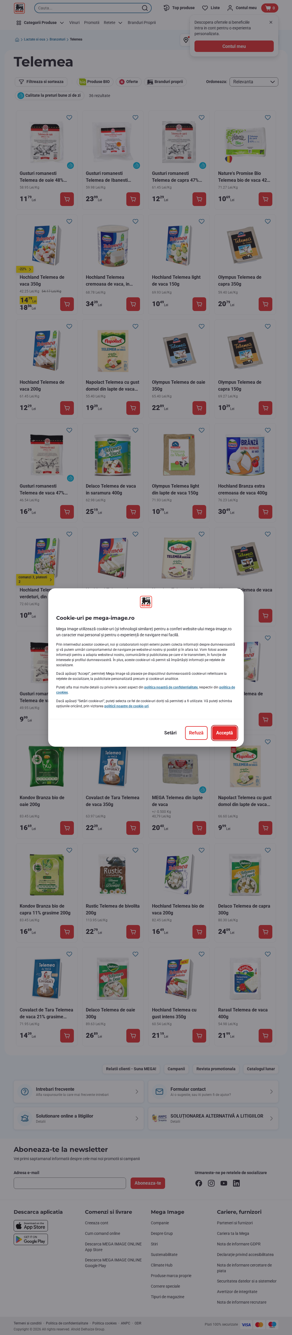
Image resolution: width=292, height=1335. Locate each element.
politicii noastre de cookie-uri (126, 706)
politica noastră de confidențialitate (171, 687)
